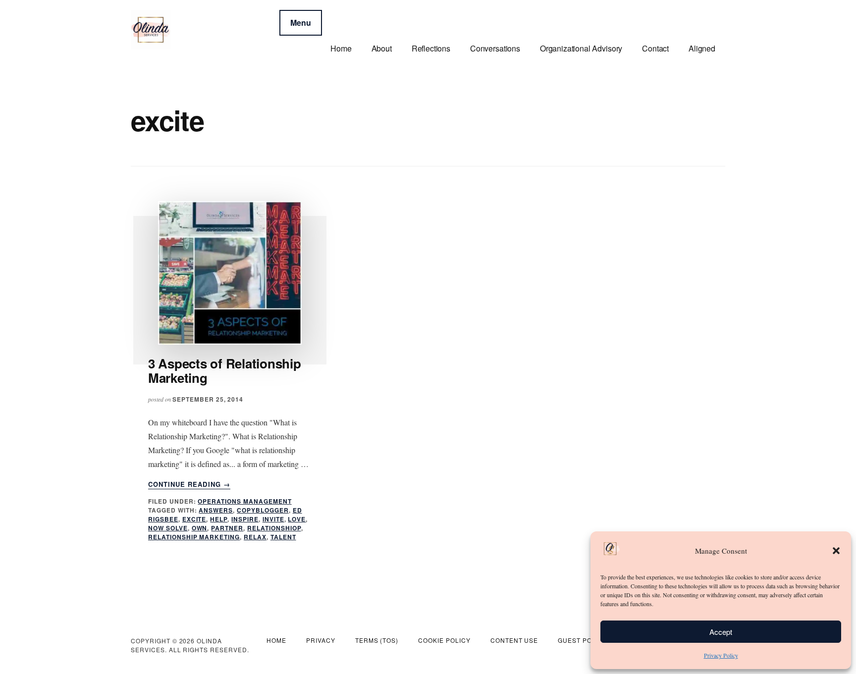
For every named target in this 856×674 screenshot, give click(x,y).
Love (297, 519)
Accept (720, 631)
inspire (245, 519)
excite (194, 519)
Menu (300, 22)
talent (283, 536)
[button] (836, 551)
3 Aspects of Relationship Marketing (224, 370)
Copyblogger (263, 510)
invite (273, 519)
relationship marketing (194, 536)
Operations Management (244, 501)
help (218, 519)
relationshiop (274, 527)
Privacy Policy (721, 655)
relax (255, 536)
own (200, 527)
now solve (168, 527)
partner (227, 527)
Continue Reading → (189, 484)
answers (216, 510)
